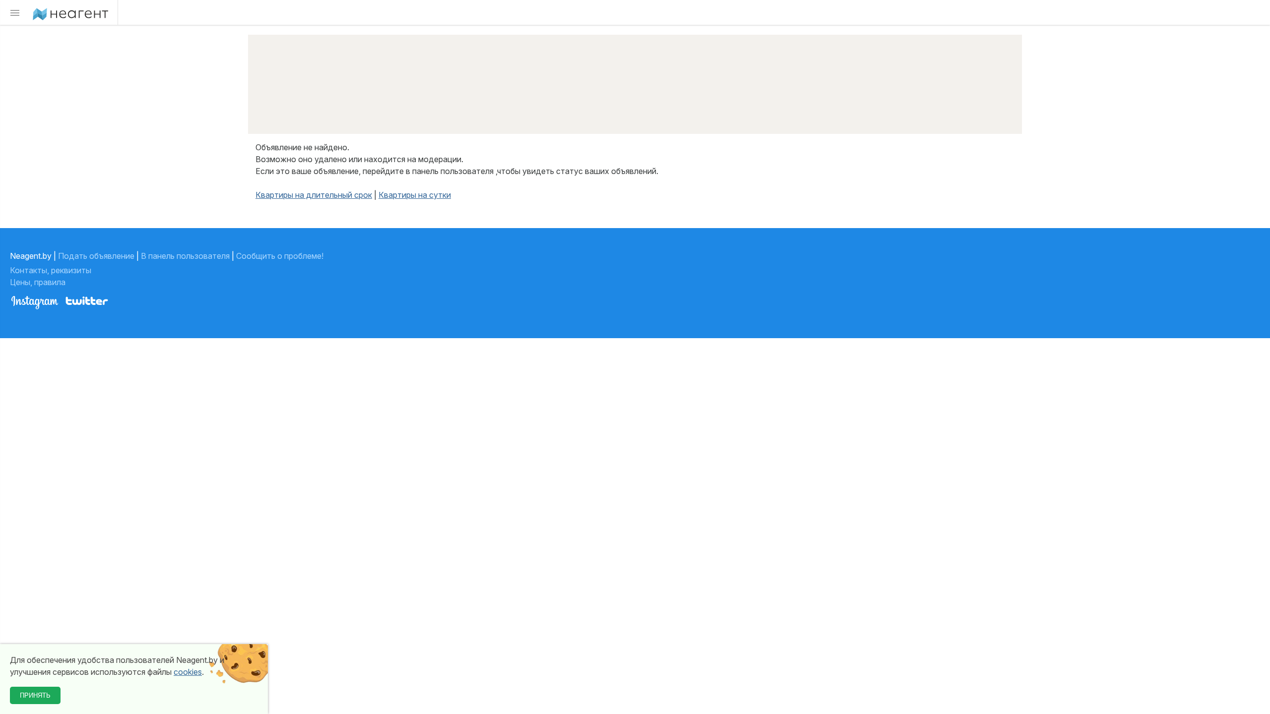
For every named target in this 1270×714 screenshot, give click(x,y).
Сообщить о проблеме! (279, 256)
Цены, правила (38, 282)
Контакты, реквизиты (51, 270)
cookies (188, 672)
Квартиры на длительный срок (313, 195)
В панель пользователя (185, 256)
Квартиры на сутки (415, 195)
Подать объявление (96, 256)
